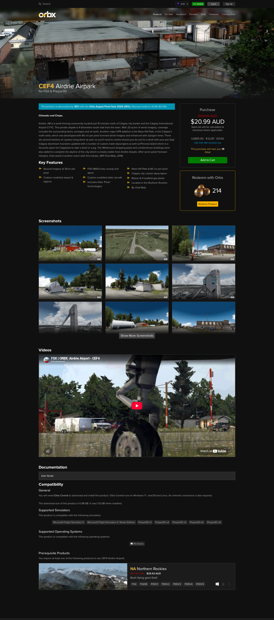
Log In (213, 4)
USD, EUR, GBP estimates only (207, 143)
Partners (193, 14)
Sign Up (229, 4)
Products (157, 14)
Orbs (203, 14)
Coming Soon (228, 14)
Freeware (214, 14)
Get (198, 4)
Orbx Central (61, 495)
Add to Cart (207, 160)
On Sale (169, 14)
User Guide (47, 475)
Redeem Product (207, 204)
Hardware (181, 14)
